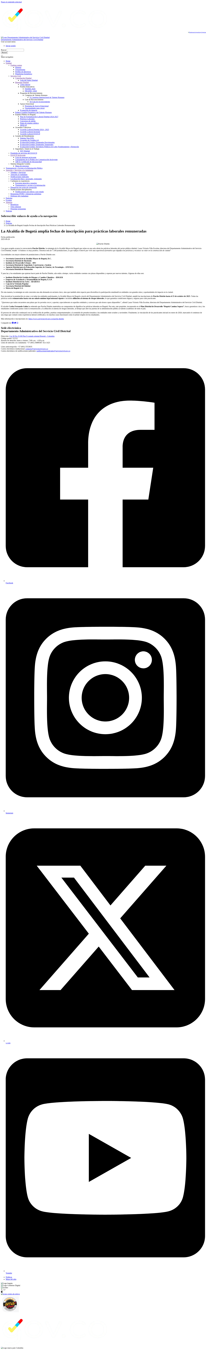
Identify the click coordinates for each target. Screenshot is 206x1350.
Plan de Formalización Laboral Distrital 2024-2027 (39, 117)
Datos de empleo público (29, 123)
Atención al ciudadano (18, 175)
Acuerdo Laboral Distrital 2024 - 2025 (34, 130)
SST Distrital (25, 151)
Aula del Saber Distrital (29, 80)
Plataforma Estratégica (23, 74)
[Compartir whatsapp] (17, 323)
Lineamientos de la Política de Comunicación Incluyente (36, 160)
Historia (18, 67)
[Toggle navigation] (2, 55)
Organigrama (20, 70)
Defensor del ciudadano (19, 196)
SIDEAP (23, 125)
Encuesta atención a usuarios (26, 183)
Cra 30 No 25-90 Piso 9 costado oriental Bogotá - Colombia (31, 336)
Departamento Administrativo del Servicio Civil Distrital (22, 40)
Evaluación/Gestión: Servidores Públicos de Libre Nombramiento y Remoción (49, 147)
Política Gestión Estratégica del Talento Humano (33, 112)
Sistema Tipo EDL (27, 138)
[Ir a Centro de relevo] (10, 1294)
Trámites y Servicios (18, 172)
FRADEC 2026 (31, 91)
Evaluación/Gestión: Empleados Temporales (36, 145)
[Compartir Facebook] (13, 323)
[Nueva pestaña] (55, 1346)
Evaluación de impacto (28, 110)
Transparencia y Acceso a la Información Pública (24, 168)
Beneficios (14, 205)
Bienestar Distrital (22, 82)
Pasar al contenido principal (11, 2)
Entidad (9, 63)
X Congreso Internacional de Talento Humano (47, 97)
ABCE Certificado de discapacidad (28, 162)
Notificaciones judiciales (19, 177)
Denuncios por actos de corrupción (23, 187)
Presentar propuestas (18, 209)
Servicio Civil (15, 76)
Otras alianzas (15, 207)
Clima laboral (25, 85)
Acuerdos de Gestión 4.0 (29, 140)
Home (8, 61)
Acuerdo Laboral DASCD (30, 134)
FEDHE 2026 (30, 89)
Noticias (9, 211)
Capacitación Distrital (23, 78)
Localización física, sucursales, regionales (26, 179)
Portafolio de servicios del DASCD (23, 153)
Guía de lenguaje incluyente (25, 157)
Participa (9, 198)
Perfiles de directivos (23, 72)
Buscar (3, 50)
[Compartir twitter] (15, 323)
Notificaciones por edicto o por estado (29, 192)
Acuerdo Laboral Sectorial (30, 132)
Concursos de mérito (28, 121)
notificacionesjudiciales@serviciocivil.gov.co (53, 351)
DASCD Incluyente (18, 155)
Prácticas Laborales (27, 119)
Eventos (9, 200)
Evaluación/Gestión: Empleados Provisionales (37, 142)
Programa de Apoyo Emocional (37, 106)
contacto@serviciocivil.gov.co (36, 349)
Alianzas (9, 202)
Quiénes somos (16, 65)
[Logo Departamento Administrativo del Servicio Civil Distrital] (25, 37)
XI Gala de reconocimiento (40, 102)
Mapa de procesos (22, 166)
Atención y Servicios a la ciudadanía (19, 170)
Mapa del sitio (11, 1279)
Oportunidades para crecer (35, 108)
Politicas (9, 1277)
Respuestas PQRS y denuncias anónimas (25, 194)
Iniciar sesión (11, 46)
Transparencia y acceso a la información (30, 185)
